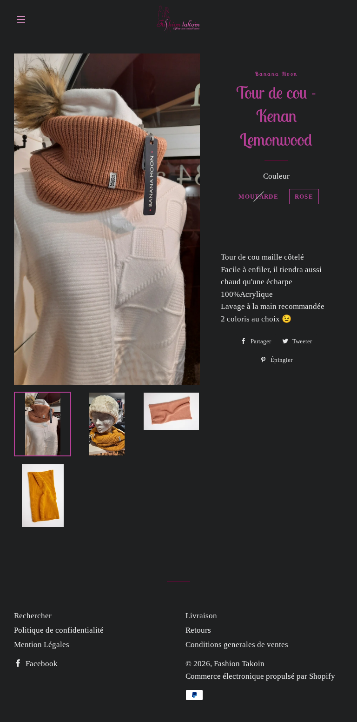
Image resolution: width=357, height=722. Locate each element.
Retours (198, 630)
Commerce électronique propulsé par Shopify (260, 676)
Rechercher (33, 615)
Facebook (41, 663)
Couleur (276, 176)
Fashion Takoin (239, 663)
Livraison (201, 615)
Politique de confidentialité (59, 630)
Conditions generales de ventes (236, 644)
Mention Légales (41, 644)
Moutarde (258, 196)
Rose (304, 196)
